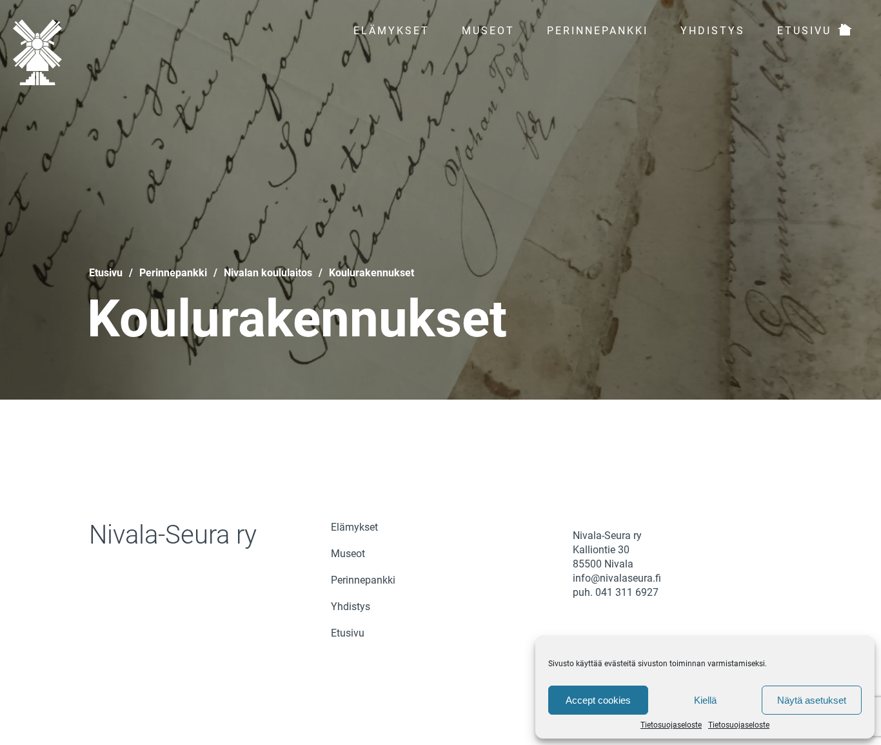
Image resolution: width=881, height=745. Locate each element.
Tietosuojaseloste (671, 725)
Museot (488, 31)
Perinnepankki (597, 31)
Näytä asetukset (811, 700)
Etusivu (804, 31)
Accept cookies (598, 700)
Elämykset (391, 31)
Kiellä (705, 700)
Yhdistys (712, 31)
